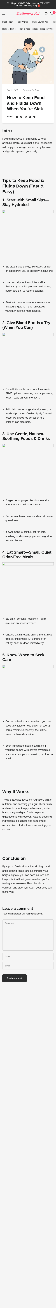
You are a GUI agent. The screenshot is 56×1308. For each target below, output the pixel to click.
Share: (10, 117)
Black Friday (7, 22)
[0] (51, 14)
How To (13, 29)
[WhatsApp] (30, 117)
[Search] (46, 14)
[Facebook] (17, 117)
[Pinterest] (26, 117)
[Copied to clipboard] (34, 117)
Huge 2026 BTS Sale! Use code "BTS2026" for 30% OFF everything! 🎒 (30, 4)
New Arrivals (22, 22)
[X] (21, 117)
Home (4, 29)
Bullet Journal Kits (40, 22)
